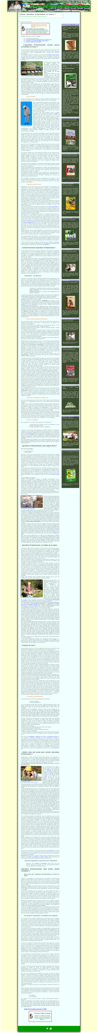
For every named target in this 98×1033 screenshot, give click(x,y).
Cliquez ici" (42, 1019)
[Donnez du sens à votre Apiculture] (70, 80)
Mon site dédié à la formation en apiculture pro (39, 33)
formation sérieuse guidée (53, 54)
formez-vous (29, 437)
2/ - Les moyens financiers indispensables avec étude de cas (38, 39)
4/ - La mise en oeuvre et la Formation (32, 42)
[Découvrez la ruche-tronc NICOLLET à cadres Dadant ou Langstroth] (70, 45)
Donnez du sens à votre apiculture (38, 905)
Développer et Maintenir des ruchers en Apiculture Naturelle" (43, 736)
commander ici (46, 244)
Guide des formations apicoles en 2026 (35, 1009)
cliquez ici (64, 113)
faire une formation (53, 206)
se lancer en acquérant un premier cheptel (37, 856)
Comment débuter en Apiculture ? (38, 603)
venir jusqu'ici (50, 850)
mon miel (57, 221)
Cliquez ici (64, 150)
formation (49, 770)
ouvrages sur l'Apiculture (41, 863)
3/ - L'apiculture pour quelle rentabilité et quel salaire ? (36, 40)
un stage (44, 776)
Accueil (27, 5)
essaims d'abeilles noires (29, 222)
